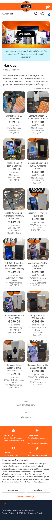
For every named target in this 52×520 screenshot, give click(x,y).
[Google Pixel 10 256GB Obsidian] (38, 301)
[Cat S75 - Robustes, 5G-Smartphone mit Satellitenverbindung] (14, 249)
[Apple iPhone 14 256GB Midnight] (14, 149)
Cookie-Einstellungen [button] (26, 496)
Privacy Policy (8, 513)
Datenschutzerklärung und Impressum (19, 510)
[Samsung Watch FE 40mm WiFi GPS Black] (38, 102)
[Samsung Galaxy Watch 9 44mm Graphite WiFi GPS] (14, 351)
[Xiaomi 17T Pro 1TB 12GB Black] (38, 199)
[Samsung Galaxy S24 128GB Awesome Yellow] (38, 149)
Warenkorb (26, 417)
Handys (15, 69)
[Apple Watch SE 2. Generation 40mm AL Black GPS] (14, 199)
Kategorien (7, 14)
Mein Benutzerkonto (25, 405)
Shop (5, 69)
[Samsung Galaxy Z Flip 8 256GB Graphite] (38, 351)
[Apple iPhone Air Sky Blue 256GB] (14, 301)
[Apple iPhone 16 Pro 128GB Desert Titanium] (38, 249)
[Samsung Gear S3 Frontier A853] (14, 102)
